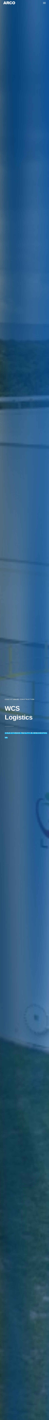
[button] (44, 3)
